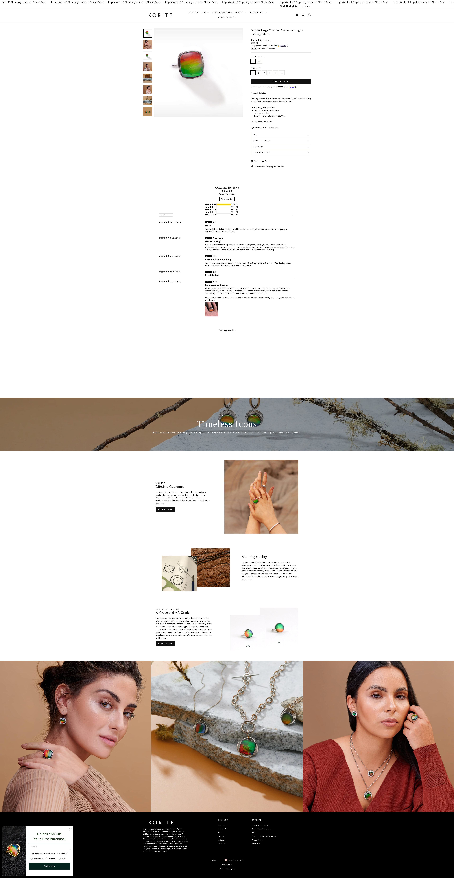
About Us (221, 825)
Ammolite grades (262, 141)
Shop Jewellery (197, 13)
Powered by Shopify (227, 869)
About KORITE (226, 17)
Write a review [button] (227, 199)
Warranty (258, 147)
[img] (164, 222)
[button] (256, 40)
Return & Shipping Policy (261, 825)
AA (259, 61)
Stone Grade (258, 57)
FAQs (254, 832)
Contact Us (256, 844)
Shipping (254, 48)
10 (281, 73)
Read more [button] (210, 300)
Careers (221, 836)
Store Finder (222, 829)
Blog (219, 832)
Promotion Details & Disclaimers (264, 836)
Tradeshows (256, 13)
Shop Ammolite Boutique (227, 13)
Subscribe (49, 866)
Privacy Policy (257, 840)
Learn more (165, 509)
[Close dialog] (70, 829)
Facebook (221, 844)
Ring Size (256, 68)
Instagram (221, 840)
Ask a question (261, 153)
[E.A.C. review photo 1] (211, 309)
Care (255, 135)
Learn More (165, 643)
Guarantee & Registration (261, 829)
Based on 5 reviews (227, 194)
